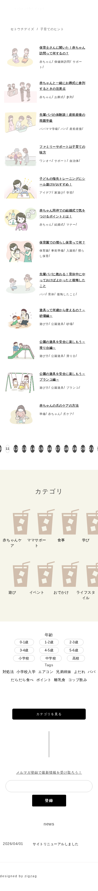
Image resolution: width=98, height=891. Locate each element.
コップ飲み (77, 680)
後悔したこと (66, 294)
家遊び (59, 192)
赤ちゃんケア (12, 543)
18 (66, 449)
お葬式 (59, 97)
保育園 (44, 250)
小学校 (24, 658)
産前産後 (76, 128)
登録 (49, 800)
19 (74, 449)
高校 (75, 658)
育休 (51, 294)
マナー (71, 224)
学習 (69, 192)
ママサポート (36, 543)
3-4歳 (24, 650)
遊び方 (44, 323)
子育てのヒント (52, 29)
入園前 (71, 250)
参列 (69, 97)
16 (49, 449)
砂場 (69, 323)
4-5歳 (49, 650)
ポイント (43, 680)
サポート (60, 160)
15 (41, 449)
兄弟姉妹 (63, 672)
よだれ (79, 672)
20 (83, 449)
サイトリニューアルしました (56, 844)
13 (24, 449)
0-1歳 (24, 642)
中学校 (50, 658)
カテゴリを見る (49, 714)
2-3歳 (74, 642)
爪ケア (68, 413)
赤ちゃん (45, 61)
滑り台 (71, 355)
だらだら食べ (22, 680)
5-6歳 (74, 650)
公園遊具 (57, 323)
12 (16, 449)
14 (32, 449)
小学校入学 (26, 672)
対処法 (8, 672)
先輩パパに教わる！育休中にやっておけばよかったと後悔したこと (62, 280)
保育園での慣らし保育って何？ (62, 242)
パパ (64, 128)
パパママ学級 (48, 128)
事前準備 (57, 250)
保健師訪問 (62, 61)
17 (58, 449)
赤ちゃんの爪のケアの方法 (59, 405)
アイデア (45, 192)
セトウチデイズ (22, 29)
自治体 (74, 160)
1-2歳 (49, 642)
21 (91, 449)
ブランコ (72, 387)
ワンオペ (45, 160)
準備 (42, 413)
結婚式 (59, 224)
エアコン (45, 672)
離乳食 (60, 680)
